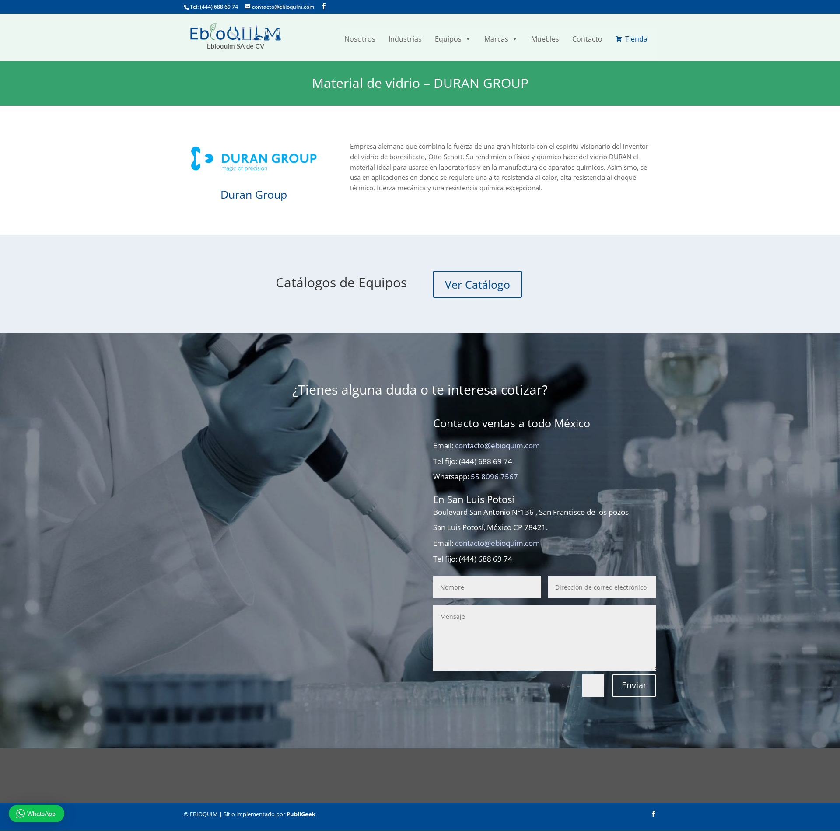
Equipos (448, 39)
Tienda (636, 39)
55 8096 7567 (494, 476)
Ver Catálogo (477, 284)
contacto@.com (497, 445)
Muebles (545, 39)
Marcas (496, 39)
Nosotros (359, 39)
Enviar (634, 685)
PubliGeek (301, 814)
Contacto (587, 39)
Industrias (405, 39)
